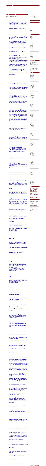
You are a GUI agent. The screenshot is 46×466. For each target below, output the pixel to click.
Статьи (31, 56)
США (33, 190)
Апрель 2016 (31, 135)
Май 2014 (31, 161)
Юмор (30, 58)
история (36, 195)
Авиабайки (31, 36)
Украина (31, 57)
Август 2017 (31, 117)
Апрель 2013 (31, 175)
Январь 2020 (31, 85)
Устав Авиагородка (10, 5)
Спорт (30, 55)
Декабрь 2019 (31, 86)
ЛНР (37, 188)
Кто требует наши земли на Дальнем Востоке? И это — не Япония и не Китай (34, 67)
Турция (33, 191)
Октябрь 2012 (31, 182)
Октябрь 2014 (31, 155)
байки (32, 193)
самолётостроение (36, 197)
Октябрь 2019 (31, 88)
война (37, 194)
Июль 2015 (31, 145)
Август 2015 (31, 144)
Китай (34, 188)
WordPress (35, 465)
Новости (31, 47)
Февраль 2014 (31, 164)
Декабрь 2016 (31, 126)
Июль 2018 (31, 105)
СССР (31, 190)
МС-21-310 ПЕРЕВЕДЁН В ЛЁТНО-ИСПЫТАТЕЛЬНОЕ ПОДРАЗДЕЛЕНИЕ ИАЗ (34, 70)
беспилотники (35, 193)
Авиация (31, 37)
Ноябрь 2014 (31, 154)
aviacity (14, 463)
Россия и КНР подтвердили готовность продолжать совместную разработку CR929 (34, 63)
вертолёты (34, 194)
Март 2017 (31, 123)
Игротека (31, 29)
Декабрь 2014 (31, 153)
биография (31, 194)
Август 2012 (31, 183)
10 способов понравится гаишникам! (33, 205)
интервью (34, 195)
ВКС (32, 187)
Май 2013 (31, 174)
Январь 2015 (31, 152)
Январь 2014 (31, 165)
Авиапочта (18, 5)
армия (31, 193)
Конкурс (31, 45)
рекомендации (31, 197)
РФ (32, 189)
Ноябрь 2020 (31, 74)
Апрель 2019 (31, 95)
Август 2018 (31, 104)
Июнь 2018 (31, 106)
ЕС (33, 188)
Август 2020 (31, 77)
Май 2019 (31, 94)
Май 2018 (31, 107)
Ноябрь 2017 (31, 114)
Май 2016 (31, 134)
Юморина (31, 31)
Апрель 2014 (31, 162)
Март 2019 (31, 96)
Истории (31, 44)
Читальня (31, 30)
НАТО (30, 189)
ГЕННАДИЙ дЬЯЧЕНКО (32, 203)
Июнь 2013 (31, 173)
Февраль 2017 (31, 124)
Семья (31, 54)
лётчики (35, 196)
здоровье (31, 195)
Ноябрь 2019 (31, 87)
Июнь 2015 (31, 146)
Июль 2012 (31, 184)
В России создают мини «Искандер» (34, 68)
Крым (36, 188)
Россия (35, 189)
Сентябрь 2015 (31, 143)
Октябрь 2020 (31, 75)
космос (33, 196)
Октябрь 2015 (31, 142)
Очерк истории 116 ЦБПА (33, 204)
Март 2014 (31, 163)
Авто (30, 38)
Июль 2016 (31, 132)
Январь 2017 (31, 125)
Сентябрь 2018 (31, 103)
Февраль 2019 (31, 97)
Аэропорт (13, 5)
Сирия (31, 191)
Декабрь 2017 (31, 113)
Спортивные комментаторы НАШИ (13, 16)
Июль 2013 (31, 172)
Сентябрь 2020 (31, 76)
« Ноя (31, 20)
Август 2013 (31, 171)
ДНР (32, 188)
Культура (31, 46)
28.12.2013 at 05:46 (11, 463)
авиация (35, 192)
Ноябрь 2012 (31, 181)
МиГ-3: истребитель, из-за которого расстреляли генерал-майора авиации (34, 210)
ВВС (30, 187)
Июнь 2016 (31, 133)
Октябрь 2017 (31, 115)
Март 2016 (31, 136)
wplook (38, 465)
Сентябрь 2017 (31, 116)
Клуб (15, 5)
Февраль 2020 (31, 84)
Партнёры (31, 48)
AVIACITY (9, 2)
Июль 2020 (31, 78)
